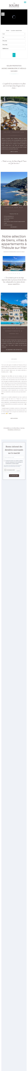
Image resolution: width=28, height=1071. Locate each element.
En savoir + (14, 226)
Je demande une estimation (14, 349)
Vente (7, 30)
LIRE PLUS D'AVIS (14, 418)
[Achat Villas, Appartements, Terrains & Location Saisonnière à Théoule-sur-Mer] (14, 7)
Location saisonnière (16, 30)
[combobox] (13, 34)
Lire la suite (14, 151)
